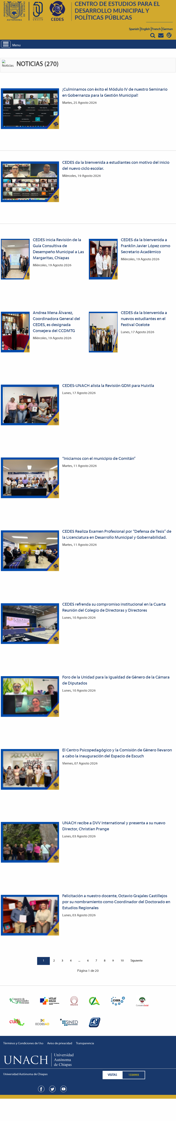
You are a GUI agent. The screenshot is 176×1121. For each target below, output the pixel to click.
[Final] (149, 961)
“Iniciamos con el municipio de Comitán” (98, 459)
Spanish (134, 29)
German (167, 29)
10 (122, 960)
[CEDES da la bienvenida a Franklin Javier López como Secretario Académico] (103, 259)
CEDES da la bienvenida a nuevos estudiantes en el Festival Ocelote (144, 319)
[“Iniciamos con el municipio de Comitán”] (30, 477)
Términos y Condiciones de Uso (23, 1043)
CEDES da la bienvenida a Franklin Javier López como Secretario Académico (145, 246)
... (79, 960)
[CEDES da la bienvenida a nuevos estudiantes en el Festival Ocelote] (103, 332)
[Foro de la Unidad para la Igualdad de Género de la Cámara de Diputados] (30, 696)
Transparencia (85, 1043)
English (145, 29)
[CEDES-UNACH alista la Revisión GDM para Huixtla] (30, 405)
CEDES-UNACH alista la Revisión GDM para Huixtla (108, 386)
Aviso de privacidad (59, 1043)
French (156, 29)
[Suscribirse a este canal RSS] (172, 58)
